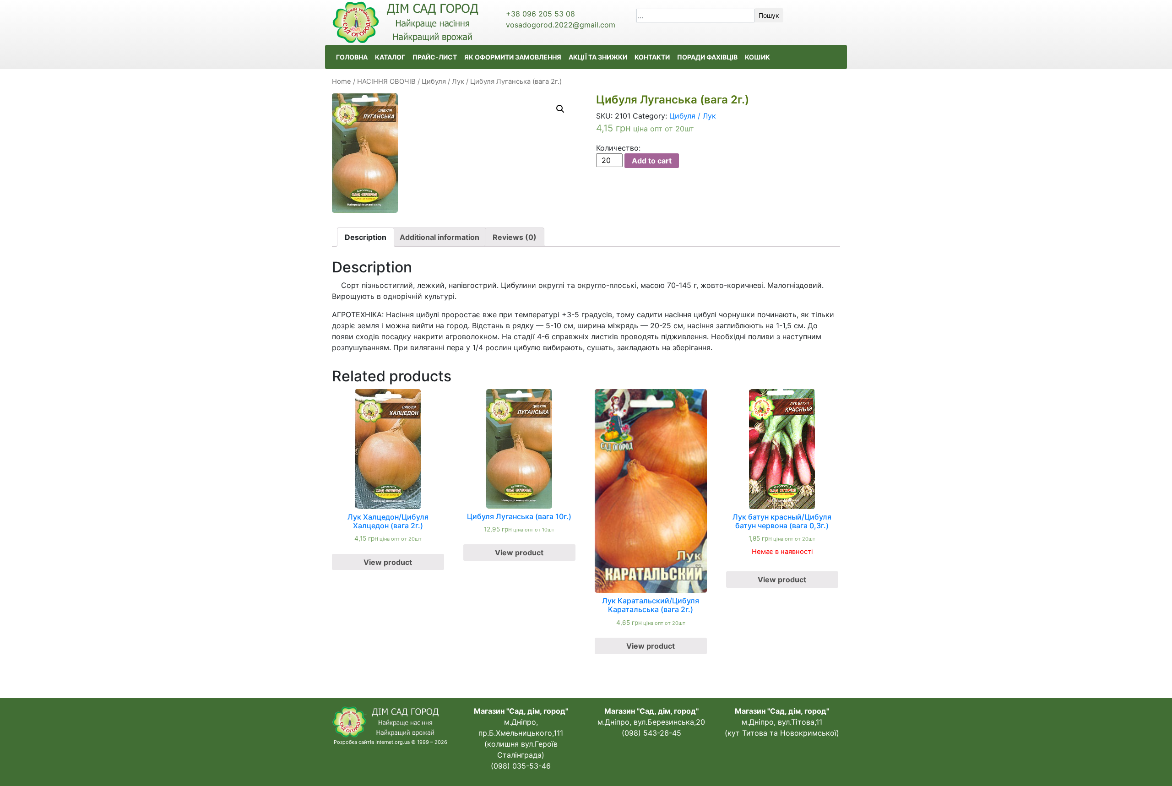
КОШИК (757, 57)
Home (341, 81)
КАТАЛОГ (390, 57)
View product (388, 562)
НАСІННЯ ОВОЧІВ (386, 81)
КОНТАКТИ (652, 57)
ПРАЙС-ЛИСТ (434, 57)
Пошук (769, 15)
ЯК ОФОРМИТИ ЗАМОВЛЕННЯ (512, 57)
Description (365, 237)
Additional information (439, 237)
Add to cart (652, 160)
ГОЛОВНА (352, 57)
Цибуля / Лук (443, 81)
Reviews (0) (515, 237)
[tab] (365, 237)
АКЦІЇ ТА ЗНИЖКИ (598, 57)
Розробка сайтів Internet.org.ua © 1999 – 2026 (390, 742)
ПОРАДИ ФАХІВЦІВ (707, 57)
